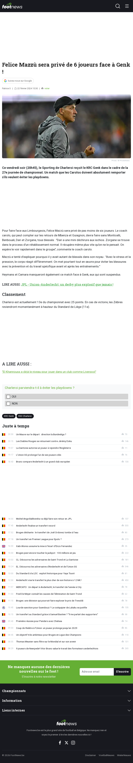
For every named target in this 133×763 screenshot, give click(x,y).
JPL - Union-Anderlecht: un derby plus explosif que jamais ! (67, 284)
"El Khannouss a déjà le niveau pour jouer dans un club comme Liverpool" (49, 371)
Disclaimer (90, 755)
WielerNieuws (124, 755)
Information (12, 701)
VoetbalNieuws (106, 755)
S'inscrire (122, 671)
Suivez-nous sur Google (20, 80)
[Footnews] (66, 722)
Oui (14, 396)
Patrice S (6, 88)
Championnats (14, 691)
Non (14, 403)
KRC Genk (9, 416)
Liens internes (13, 710)
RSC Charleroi (25, 416)
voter (47, 88)
